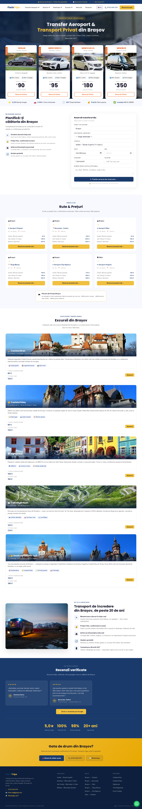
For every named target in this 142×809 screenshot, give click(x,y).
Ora (105, 149)
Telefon (107, 158)
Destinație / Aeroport (82, 133)
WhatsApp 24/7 (13, 796)
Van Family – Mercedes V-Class (67, 784)
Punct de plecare (80, 124)
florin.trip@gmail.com (15, 792)
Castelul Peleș (117, 781)
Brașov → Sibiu (90, 784)
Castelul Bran (117, 777)
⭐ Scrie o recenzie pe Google (71, 712)
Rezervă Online (21, 94)
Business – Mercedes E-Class (67, 781)
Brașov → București (91, 781)
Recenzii (88, 7)
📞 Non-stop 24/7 (98, 2)
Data (76, 149)
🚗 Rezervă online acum (51, 758)
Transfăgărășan (118, 788)
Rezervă (130, 375)
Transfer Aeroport (31, 7)
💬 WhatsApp (94, 758)
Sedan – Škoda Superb (64, 777)
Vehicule (79, 7)
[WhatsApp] (137, 804)
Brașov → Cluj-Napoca (92, 791)
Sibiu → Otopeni (90, 794)
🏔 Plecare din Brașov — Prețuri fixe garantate (52, 2)
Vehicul (77, 141)
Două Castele (117, 791)
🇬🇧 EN (100, 7)
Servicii (45, 7)
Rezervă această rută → (26, 246)
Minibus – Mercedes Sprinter (66, 788)
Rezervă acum (127, 7)
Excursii (68, 7)
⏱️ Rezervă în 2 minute (80, 2)
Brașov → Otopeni (91, 777)
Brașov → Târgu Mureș (92, 788)
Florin (14, 7)
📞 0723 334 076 (111, 7)
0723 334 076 (13, 789)
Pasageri (77, 158)
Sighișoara (116, 784)
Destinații (56, 7)
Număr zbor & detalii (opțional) (86, 166)
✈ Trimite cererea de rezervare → (103, 179)
